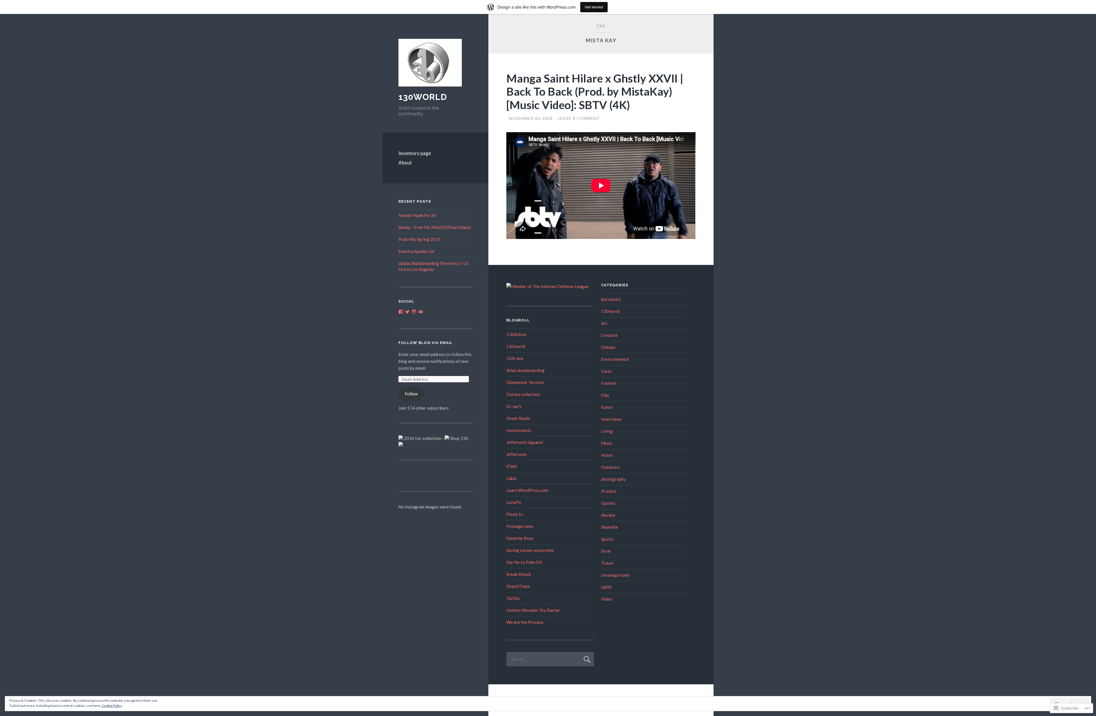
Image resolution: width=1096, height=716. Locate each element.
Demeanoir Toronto (525, 382)
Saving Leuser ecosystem (530, 550)
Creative (609, 335)
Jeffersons (516, 454)
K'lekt (511, 466)
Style (606, 551)
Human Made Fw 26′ (417, 215)
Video (606, 599)
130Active (516, 334)
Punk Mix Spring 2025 (419, 239)
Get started (594, 7)
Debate (608, 347)
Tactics (513, 598)
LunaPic (513, 502)
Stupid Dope (518, 586)
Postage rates (519, 526)
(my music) (610, 299)
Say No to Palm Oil (524, 562)
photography (613, 479)
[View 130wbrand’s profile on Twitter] (407, 311)
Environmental (615, 359)
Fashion (608, 383)
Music (607, 443)
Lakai (511, 478)
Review (608, 515)
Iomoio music (518, 430)
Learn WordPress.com (527, 490)
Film (605, 395)
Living (607, 431)
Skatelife (609, 527)
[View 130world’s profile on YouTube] (420, 311)
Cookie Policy (112, 705)
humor (607, 407)
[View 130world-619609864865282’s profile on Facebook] (400, 311)
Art (604, 323)
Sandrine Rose (519, 538)
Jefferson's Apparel (524, 442)
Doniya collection (523, 394)
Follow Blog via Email (425, 343)
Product (608, 491)
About (405, 163)
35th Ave (514, 358)
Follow (411, 393)
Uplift (606, 587)
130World (422, 97)
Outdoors (610, 467)
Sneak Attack (518, 574)
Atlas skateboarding (525, 370)
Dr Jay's (513, 406)
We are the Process (524, 622)
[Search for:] (550, 658)
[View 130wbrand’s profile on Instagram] (414, 311)
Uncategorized (615, 575)
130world (515, 346)
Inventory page (414, 153)
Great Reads (518, 418)
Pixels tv (514, 514)
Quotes (608, 503)
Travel (607, 563)
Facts (606, 371)
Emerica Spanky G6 (416, 251)
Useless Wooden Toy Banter (533, 610)
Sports (607, 539)
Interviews (611, 419)
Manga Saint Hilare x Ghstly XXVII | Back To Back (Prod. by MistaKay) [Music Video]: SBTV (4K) (594, 92)
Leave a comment (579, 118)
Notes (607, 455)
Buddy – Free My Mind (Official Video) (434, 227)
